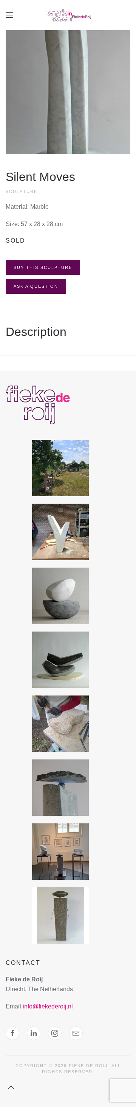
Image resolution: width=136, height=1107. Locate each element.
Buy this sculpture (43, 267)
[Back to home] (68, 15)
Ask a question (36, 286)
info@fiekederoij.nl (48, 1006)
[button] (9, 15)
